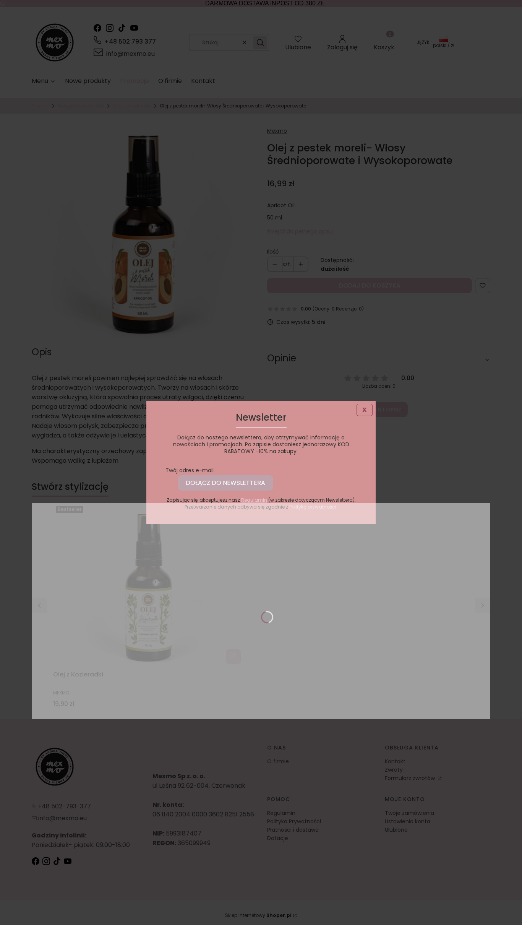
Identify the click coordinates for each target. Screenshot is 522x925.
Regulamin (254, 500)
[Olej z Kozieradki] (148, 585)
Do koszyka (233, 656)
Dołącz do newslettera (225, 482)
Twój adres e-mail (189, 470)
